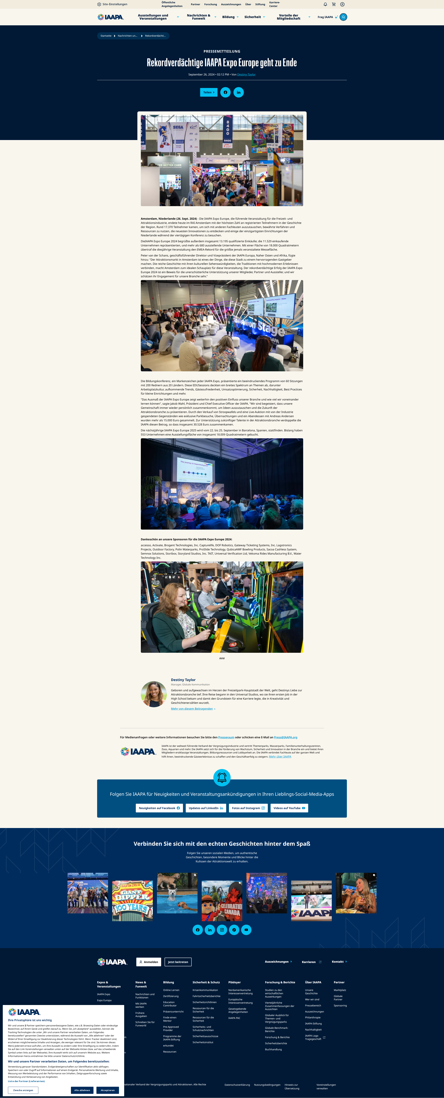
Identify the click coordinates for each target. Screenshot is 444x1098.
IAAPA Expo (103, 994)
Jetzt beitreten (178, 962)
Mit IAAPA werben (141, 1005)
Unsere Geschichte (311, 992)
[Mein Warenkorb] (334, 4)
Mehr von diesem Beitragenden (192, 709)
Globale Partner (338, 998)
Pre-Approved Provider (171, 1028)
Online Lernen (171, 990)
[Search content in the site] (343, 17)
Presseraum (226, 737)
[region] (63, 1050)
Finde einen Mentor (169, 1019)
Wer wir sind (312, 999)
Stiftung (260, 4)
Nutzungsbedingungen (267, 1085)
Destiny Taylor (246, 74)
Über (248, 4)
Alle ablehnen (82, 1090)
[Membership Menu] (342, 4)
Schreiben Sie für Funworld (145, 1024)
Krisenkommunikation (205, 990)
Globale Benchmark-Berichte (276, 1029)
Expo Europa (104, 1000)
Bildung (228, 17)
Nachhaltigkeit (313, 1029)
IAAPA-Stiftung (313, 1023)
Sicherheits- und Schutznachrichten (203, 1028)
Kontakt (338, 961)
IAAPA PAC (234, 1018)
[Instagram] (222, 930)
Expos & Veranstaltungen (109, 984)
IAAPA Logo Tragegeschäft (313, 1037)
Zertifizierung (171, 996)
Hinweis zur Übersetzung (292, 1086)
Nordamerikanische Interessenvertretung (240, 992)
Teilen (207, 92)
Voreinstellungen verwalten (326, 1086)
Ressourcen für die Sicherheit (203, 1010)
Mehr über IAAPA (280, 756)
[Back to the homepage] (112, 962)
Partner (195, 4)
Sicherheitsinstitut (203, 1042)
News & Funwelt (141, 984)
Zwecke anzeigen (23, 1090)
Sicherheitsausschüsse (205, 1036)
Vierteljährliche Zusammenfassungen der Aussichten (279, 1006)
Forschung (210, 4)
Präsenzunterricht (173, 1011)
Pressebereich (313, 1005)
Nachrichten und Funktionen (145, 996)
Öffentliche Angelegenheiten (172, 4)
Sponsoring (340, 1005)
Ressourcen (169, 1051)
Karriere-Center (274, 4)
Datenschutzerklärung (237, 1085)
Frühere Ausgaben (141, 1014)
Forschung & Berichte (280, 982)
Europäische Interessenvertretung (240, 1001)
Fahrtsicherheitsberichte (206, 996)
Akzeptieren (108, 1090)
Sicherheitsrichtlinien (205, 1002)
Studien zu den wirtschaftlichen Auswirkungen (274, 993)
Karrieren (309, 962)
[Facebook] (198, 930)
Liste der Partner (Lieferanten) (26, 1081)
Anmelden (151, 962)
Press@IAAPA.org (285, 737)
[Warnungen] (325, 4)
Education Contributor (170, 1004)
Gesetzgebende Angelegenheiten (238, 1010)
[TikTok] (234, 930)
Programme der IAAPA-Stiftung (172, 1038)
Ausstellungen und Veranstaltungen (153, 17)
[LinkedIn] (210, 930)
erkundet (168, 1045)
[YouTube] (246, 930)
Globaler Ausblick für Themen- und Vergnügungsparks (277, 1019)
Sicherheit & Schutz (206, 982)
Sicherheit (253, 17)
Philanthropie (313, 1017)
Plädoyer (234, 982)
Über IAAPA (313, 982)
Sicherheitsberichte (276, 1043)
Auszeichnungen (231, 4)
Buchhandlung (273, 1049)
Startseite (106, 35)
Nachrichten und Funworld (128, 35)
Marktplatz (340, 990)
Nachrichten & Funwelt (198, 17)
